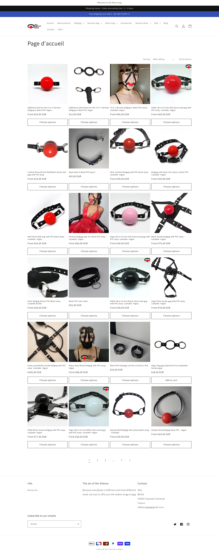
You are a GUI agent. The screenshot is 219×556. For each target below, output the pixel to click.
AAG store (105, 549)
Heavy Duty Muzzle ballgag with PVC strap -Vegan (88, 366)
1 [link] (89, 460)
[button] (79, 23)
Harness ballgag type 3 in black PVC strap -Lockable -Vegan (88, 238)
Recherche (33, 490)
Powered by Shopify (116, 549)
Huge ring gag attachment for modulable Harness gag (169, 366)
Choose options (47, 122)
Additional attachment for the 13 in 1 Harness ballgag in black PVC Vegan (89, 109)
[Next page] (129, 460)
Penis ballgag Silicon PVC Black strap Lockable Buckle (44, 302)
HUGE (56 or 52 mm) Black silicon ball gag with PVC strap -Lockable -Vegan (128, 302)
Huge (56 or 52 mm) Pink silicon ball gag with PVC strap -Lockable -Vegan (130, 238)
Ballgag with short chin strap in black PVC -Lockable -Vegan (170, 173)
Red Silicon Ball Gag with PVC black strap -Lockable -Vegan (46, 238)
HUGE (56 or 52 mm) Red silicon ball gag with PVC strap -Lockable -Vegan (171, 109)
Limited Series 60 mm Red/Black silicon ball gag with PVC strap (47, 173)
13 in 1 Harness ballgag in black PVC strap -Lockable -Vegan (129, 109)
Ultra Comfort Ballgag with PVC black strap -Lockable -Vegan (129, 173)
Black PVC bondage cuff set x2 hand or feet (129, 365)
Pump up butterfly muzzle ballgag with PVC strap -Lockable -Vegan (47, 366)
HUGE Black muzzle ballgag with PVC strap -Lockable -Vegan (47, 431)
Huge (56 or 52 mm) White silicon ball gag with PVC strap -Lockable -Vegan (87, 431)
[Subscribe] (77, 524)
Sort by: (146, 59)
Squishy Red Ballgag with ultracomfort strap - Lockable (129, 431)
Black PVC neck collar (78, 301)
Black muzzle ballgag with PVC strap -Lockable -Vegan (168, 238)
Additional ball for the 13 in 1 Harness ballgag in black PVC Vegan (44, 109)
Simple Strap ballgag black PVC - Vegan (169, 430)
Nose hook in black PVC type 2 (82, 172)
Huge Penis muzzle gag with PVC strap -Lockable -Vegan (168, 302)
